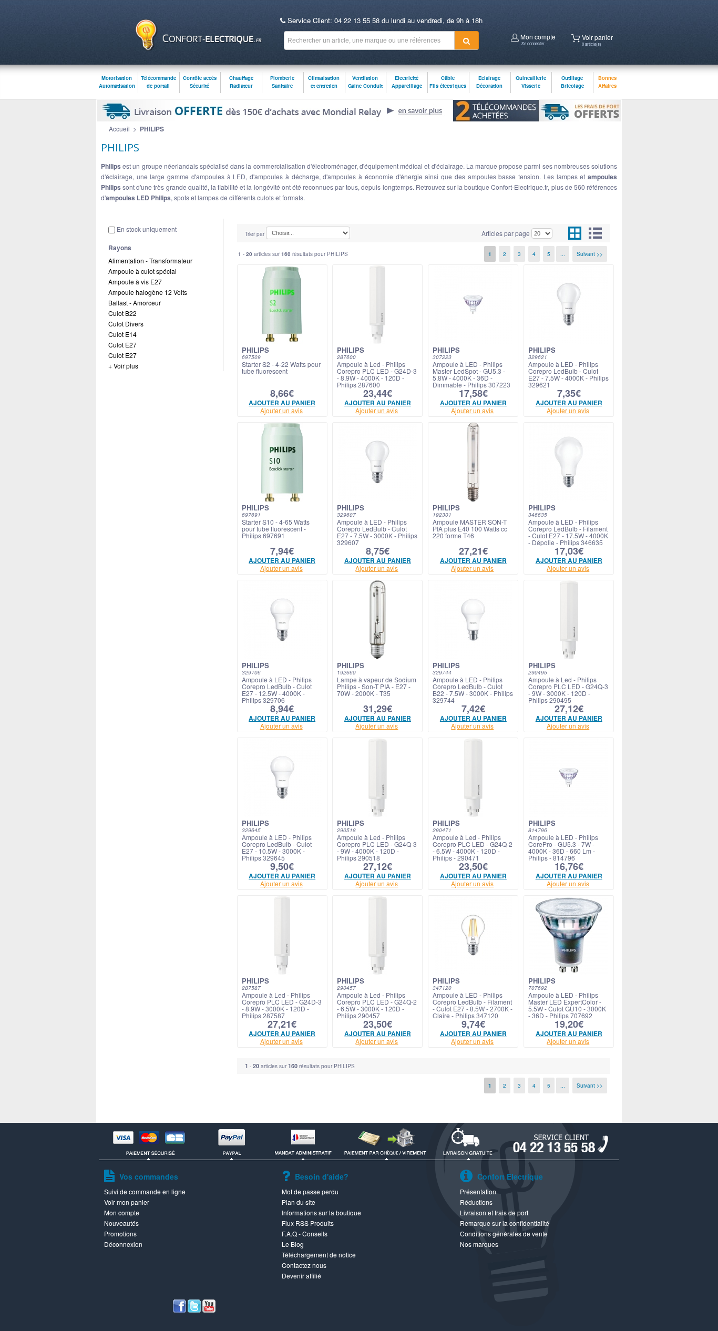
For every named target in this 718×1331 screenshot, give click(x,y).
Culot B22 (122, 313)
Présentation (478, 1191)
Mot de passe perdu (310, 1191)
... (562, 254)
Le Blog (293, 1244)
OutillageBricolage (572, 81)
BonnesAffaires (607, 81)
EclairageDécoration (489, 81)
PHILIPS (152, 129)
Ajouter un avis (281, 410)
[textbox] (369, 40)
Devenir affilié (301, 1275)
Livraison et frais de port (494, 1212)
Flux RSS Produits (308, 1223)
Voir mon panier (126, 1201)
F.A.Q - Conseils (304, 1233)
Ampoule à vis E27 (135, 281)
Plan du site (298, 1201)
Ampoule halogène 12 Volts (147, 292)
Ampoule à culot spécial (142, 271)
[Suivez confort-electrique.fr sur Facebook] (179, 1309)
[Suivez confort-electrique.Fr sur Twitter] (194, 1309)
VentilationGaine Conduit (365, 81)
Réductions (476, 1201)
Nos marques (479, 1244)
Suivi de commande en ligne (145, 1191)
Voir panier (596, 39)
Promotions (120, 1233)
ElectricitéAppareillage (407, 81)
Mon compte (537, 38)
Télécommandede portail (158, 81)
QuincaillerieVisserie (531, 81)
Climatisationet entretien (324, 81)
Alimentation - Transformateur (150, 260)
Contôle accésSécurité (200, 81)
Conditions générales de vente (504, 1233)
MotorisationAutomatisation (117, 81)
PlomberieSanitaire (282, 81)
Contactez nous (304, 1265)
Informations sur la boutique (321, 1212)
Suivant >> (590, 254)
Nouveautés (121, 1223)
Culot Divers (125, 323)
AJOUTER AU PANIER (282, 402)
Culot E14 (122, 334)
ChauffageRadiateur (241, 81)
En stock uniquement (147, 228)
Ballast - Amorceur (134, 302)
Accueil (119, 128)
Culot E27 (122, 344)
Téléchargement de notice (319, 1254)
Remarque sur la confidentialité (504, 1223)
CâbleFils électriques (447, 81)
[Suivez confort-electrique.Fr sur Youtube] (209, 1309)
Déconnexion (123, 1244)
